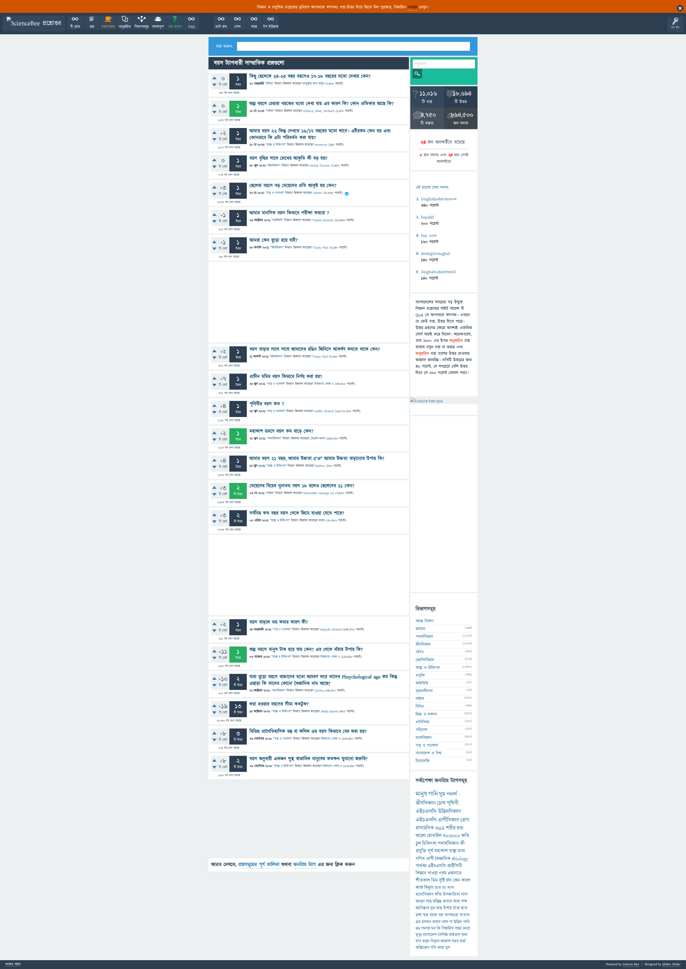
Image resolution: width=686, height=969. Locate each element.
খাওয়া (433, 873)
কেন (456, 880)
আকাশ (446, 941)
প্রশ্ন (92, 26)
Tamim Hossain (323, 220)
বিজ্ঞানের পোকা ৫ (330, 657)
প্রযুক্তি (420, 675)
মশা (419, 915)
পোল (237, 26)
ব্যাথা (433, 915)
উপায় (447, 908)
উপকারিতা (451, 894)
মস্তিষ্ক (437, 901)
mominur (321, 144)
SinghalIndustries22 (438, 272)
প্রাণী (430, 858)
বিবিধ (269, 83)
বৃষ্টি (442, 880)
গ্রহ (418, 922)
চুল (418, 843)
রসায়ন (426, 922)
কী (462, 843)
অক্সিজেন (422, 948)
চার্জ (462, 941)
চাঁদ (449, 880)
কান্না (440, 948)
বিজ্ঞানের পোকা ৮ (324, 384)
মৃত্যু (419, 935)
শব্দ (464, 901)
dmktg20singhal (435, 254)
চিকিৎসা (429, 843)
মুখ (447, 948)
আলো (421, 835)
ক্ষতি (465, 835)
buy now (429, 235)
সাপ (450, 888)
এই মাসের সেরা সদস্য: (432, 187)
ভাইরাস (454, 935)
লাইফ (270, 111)
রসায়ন (420, 629)
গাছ (429, 901)
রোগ (464, 820)
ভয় (440, 915)
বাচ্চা (458, 928)
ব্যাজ (254, 26)
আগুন (420, 901)
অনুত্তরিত (125, 26)
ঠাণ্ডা (456, 908)
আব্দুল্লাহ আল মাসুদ (313, 83)
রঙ (418, 928)
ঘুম (442, 794)
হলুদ (426, 941)
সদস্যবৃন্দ (158, 26)
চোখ (441, 803)
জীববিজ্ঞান (273, 165)
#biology (460, 858)
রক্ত (460, 828)
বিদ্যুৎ (429, 887)
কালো (436, 922)
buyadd (427, 217)
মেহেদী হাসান (318, 438)
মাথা (461, 851)
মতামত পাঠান (13, 964)
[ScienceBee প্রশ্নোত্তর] (34, 23)
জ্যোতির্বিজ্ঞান (425, 660)
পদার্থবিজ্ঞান (274, 438)
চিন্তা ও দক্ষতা (426, 714)
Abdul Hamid (329, 711)
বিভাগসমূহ (142, 26)
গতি (433, 948)
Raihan (320, 466)
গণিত (420, 652)
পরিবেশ (421, 730)
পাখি (466, 922)
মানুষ (421, 794)
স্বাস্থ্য (453, 851)
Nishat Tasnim (320, 165)
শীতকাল (423, 880)
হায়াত (322, 520)
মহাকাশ (441, 851)
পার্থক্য (421, 866)
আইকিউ (277, 220)
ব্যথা (464, 935)
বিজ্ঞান (421, 873)
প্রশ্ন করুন (174, 26)
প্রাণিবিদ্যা (422, 722)
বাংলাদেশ (430, 935)
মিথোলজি (423, 761)
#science (451, 835)
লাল (464, 894)
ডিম (434, 880)
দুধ (432, 908)
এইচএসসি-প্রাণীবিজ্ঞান (437, 820)
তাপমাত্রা (451, 915)
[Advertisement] (308, 302)
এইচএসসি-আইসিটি (445, 866)
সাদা (456, 901)
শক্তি (438, 894)
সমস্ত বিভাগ (425, 621)
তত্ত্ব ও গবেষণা (275, 193)
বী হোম (75, 26)
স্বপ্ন (425, 915)
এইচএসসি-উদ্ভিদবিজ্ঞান (438, 811)
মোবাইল (434, 835)
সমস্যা (425, 928)
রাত (438, 888)
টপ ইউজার (270, 26)
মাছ (439, 908)
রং (444, 888)
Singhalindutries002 (439, 199)
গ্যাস (445, 922)
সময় (455, 941)
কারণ (466, 880)
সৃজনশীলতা (424, 691)
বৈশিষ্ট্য (443, 935)
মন (433, 928)
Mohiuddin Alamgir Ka (318, 493)
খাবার (447, 901)
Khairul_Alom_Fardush (318, 111)
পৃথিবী (452, 803)
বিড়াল (435, 941)
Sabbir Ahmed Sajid (327, 411)
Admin (317, 193)
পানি (433, 794)
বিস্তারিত (448, 928)
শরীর (451, 828)
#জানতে (455, 873)
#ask (440, 828)
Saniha (319, 690)
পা (451, 922)
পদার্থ (451, 794)
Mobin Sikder (671, 964)
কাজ (419, 887)
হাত (464, 908)
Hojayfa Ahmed (330, 629)
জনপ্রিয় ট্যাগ (305, 864)
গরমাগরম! (108, 26)
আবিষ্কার (422, 908)
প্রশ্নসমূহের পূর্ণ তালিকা (259, 864)
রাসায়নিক (425, 828)
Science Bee (631, 964)
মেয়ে (466, 928)
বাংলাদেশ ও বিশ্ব (428, 753)
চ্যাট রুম (221, 26)
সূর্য (430, 851)
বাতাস (465, 915)
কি (439, 928)
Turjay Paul (320, 247)
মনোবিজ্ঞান (278, 690)
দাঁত (419, 941)
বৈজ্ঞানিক (442, 858)
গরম (443, 873)
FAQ (191, 26)
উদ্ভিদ (458, 922)
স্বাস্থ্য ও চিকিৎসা (276, 144)
